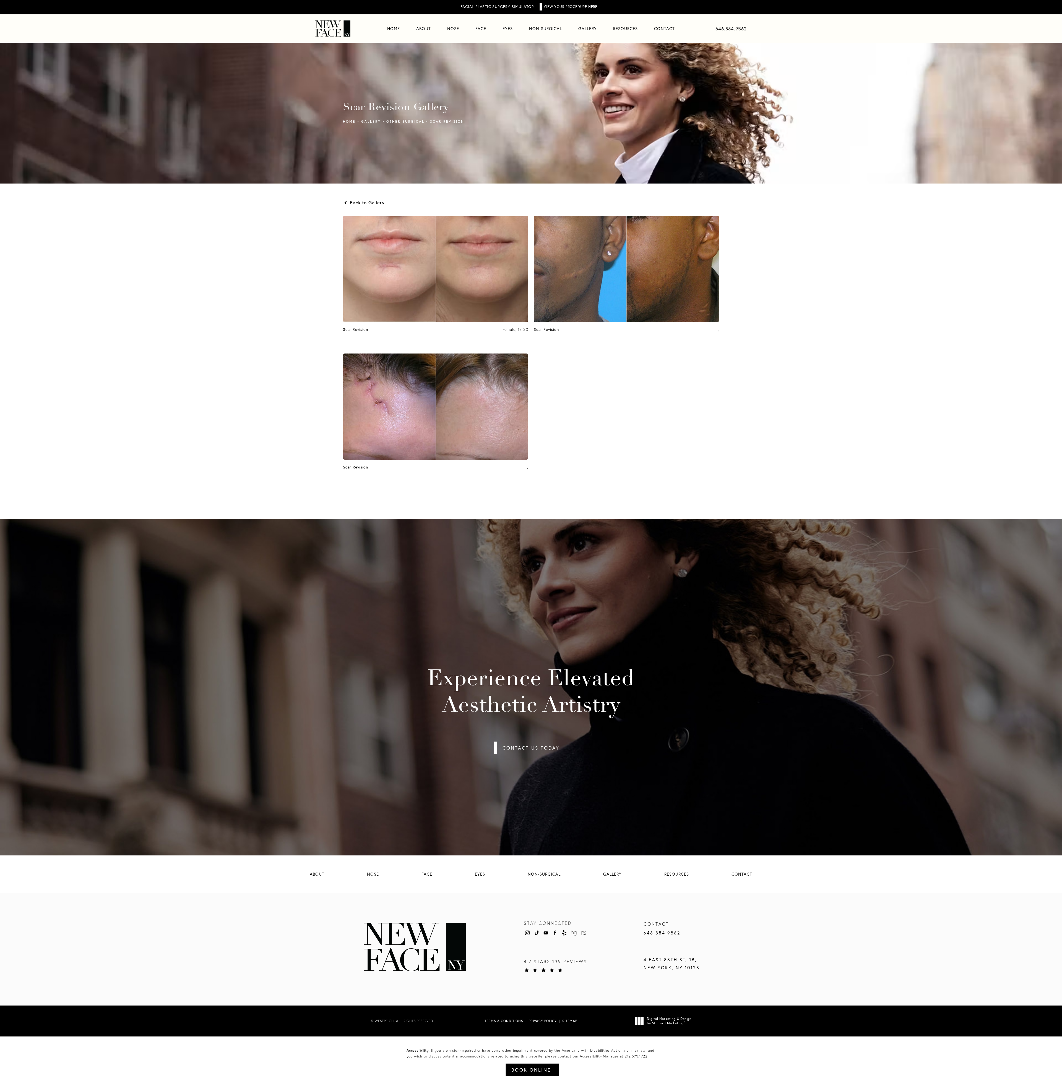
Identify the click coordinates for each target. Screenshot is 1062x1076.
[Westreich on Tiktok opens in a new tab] (536, 933)
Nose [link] (453, 28)
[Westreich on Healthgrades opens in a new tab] (574, 933)
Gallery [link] (587, 28)
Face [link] (480, 28)
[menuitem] (393, 28)
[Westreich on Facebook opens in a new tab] (555, 933)
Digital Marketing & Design (669, 1021)
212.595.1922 (636, 1056)
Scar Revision (447, 121)
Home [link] (393, 28)
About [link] (423, 28)
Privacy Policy (543, 1021)
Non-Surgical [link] (545, 28)
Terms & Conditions (504, 1021)
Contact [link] (664, 28)
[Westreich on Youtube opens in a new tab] (545, 933)
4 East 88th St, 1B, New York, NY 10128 (672, 963)
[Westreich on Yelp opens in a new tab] (564, 933)
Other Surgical (405, 121)
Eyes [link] (508, 28)
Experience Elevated (531, 693)
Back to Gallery (366, 202)
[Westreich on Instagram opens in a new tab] (527, 933)
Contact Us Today (531, 748)
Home (349, 121)
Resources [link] (625, 28)
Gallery (371, 121)
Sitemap (569, 1021)
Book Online (531, 1070)
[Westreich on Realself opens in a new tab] (583, 933)
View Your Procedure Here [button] (570, 6)
